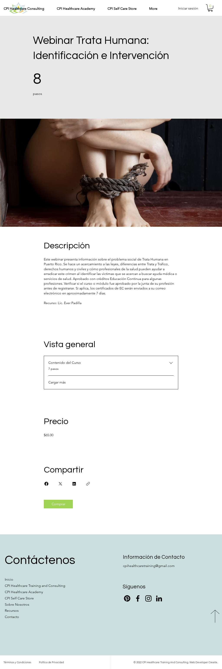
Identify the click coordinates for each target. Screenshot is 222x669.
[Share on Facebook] (46, 483)
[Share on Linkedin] (74, 483)
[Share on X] (60, 483)
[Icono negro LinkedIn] (159, 598)
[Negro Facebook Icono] (138, 598)
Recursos (12, 610)
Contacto (12, 617)
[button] (72, 8)
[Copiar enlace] (88, 483)
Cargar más (57, 382)
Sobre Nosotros (17, 604)
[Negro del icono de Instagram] (148, 598)
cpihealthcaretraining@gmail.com (149, 566)
